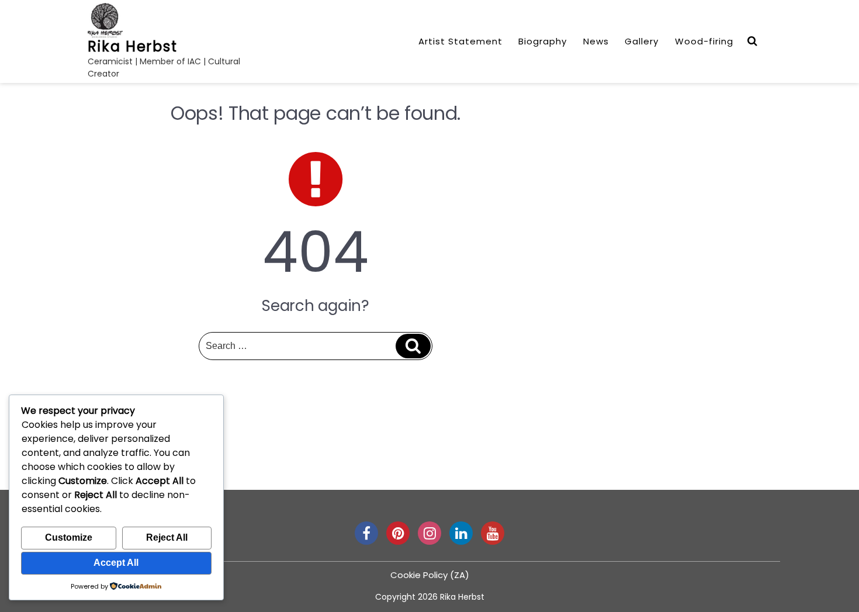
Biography (542, 41)
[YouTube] (492, 533)
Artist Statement (460, 41)
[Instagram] (429, 533)
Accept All (115, 563)
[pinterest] (398, 533)
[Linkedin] (461, 533)
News (596, 41)
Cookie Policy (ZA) (429, 575)
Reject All (167, 537)
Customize (68, 537)
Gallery (642, 41)
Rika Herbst (133, 46)
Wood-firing (704, 41)
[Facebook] (366, 533)
